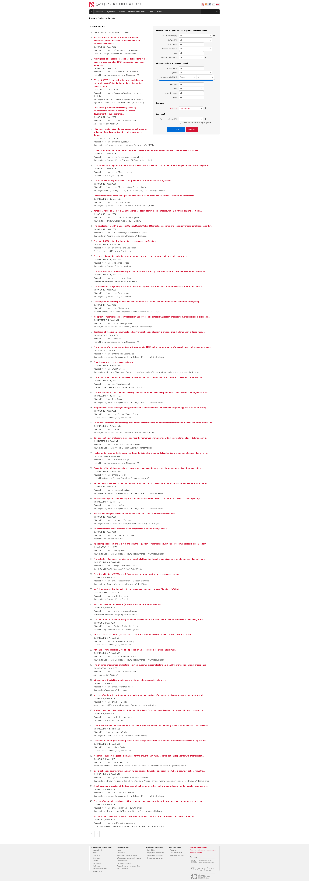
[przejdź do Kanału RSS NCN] (206, 4)
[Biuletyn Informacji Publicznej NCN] (202, 4)
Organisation (111, 12)
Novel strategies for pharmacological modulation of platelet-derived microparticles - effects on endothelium (144, 196)
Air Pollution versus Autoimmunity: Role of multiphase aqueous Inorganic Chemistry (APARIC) (136, 589)
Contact (159, 12)
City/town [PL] (172, 40)
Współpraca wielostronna (155, 852)
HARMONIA (151, 850)
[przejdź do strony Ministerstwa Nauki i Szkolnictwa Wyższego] (203, 862)
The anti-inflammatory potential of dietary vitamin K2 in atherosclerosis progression (132, 180)
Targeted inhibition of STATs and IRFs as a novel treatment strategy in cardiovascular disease (137, 574)
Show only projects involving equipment (197, 123)
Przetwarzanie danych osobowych (203, 850)
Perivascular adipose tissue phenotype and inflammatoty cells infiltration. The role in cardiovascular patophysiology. (147, 498)
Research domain (171, 93)
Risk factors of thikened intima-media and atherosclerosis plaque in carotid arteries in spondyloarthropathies (144, 816)
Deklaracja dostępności (198, 847)
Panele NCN (121, 852)
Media (151, 12)
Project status (172, 68)
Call (175, 89)
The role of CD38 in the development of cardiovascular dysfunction (125, 241)
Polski (218, 4)
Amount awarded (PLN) (169, 77)
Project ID (173, 73)
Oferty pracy (96, 866)
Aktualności (174, 850)
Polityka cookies (196, 852)
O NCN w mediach (176, 852)
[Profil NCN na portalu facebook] (209, 4)
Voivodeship (172, 44)
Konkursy (120, 850)
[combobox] (191, 44)
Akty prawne (97, 863)
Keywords (173, 108)
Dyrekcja (95, 852)
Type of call (173, 84)
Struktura (95, 860)
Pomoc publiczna (122, 860)
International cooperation (136, 12)
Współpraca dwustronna (155, 855)
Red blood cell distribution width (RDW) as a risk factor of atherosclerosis (128, 604)
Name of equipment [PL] (168, 119)
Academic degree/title (169, 57)
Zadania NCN (97, 850)
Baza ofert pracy (122, 868)
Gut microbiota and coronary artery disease (113, 362)
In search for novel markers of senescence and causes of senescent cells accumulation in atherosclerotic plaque (146, 150)
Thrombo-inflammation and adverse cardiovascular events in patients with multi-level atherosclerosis (140, 256)
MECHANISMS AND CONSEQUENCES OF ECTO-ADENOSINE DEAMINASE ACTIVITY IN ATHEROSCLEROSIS (143, 634)
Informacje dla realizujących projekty (129, 858)
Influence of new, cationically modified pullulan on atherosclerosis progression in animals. (135, 650)
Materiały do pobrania (177, 855)
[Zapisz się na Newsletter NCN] (213, 4)
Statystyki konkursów (124, 863)
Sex (175, 53)
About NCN (99, 12)
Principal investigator (169, 49)
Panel (175, 97)
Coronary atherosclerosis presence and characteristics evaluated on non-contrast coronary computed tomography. (147, 301)
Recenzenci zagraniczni (155, 858)
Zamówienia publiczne (100, 868)
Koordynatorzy (97, 858)
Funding (122, 12)
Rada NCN (96, 855)
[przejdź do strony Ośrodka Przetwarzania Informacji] (203, 877)
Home (92, 11)
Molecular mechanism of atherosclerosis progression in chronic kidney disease (130, 528)
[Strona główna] (115, 4)
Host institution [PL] (170, 36)
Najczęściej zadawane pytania (127, 855)
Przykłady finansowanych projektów (128, 866)
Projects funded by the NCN (102, 18)
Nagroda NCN (97, 871)
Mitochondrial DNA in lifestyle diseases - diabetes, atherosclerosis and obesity (130, 680)
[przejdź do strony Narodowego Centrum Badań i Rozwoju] (203, 869)
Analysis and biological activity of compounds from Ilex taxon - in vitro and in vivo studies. (135, 513)
